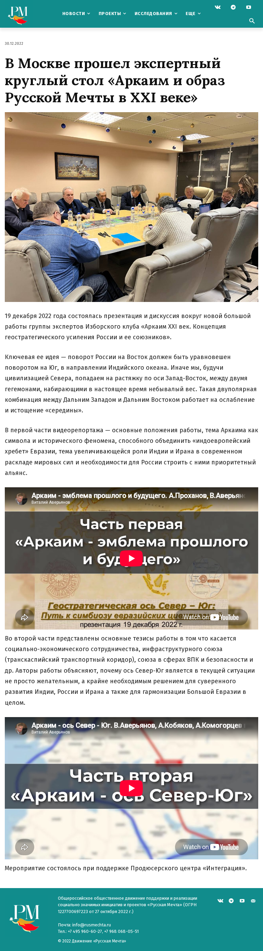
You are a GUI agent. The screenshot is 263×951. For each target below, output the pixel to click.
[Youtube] (248, 8)
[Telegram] (233, 8)
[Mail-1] (253, 900)
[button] (252, 21)
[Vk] (218, 8)
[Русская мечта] (28, 14)
